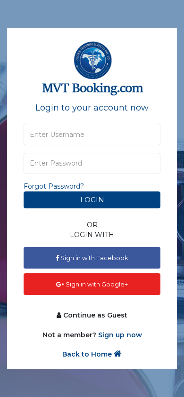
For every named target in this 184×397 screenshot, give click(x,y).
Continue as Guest (94, 314)
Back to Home (88, 354)
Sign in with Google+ (96, 284)
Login (92, 199)
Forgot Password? (54, 186)
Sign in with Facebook (93, 258)
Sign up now (120, 335)
